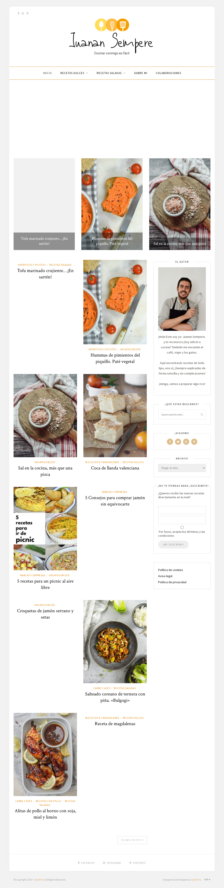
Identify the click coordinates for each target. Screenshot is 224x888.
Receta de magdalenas (115, 724)
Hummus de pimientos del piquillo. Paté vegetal (112, 241)
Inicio (47, 73)
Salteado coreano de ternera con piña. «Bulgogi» (115, 697)
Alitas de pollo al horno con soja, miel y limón (45, 814)
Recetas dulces (72, 73)
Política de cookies (170, 570)
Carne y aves (101, 688)
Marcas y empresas (32, 575)
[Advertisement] (112, 119)
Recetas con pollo (48, 801)
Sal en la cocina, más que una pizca (180, 243)
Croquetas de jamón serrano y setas (45, 614)
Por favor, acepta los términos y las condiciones (181, 534)
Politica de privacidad (172, 582)
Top (206, 879)
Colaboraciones (168, 73)
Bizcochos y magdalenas (102, 462)
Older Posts (131, 840)
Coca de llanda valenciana (115, 468)
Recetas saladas (109, 73)
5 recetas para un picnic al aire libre (45, 584)
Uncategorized (130, 349)
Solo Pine (39, 879)
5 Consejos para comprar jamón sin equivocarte (115, 501)
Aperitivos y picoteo (32, 264)
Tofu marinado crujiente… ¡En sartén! (44, 241)
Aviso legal (165, 576)
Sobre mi (140, 73)
